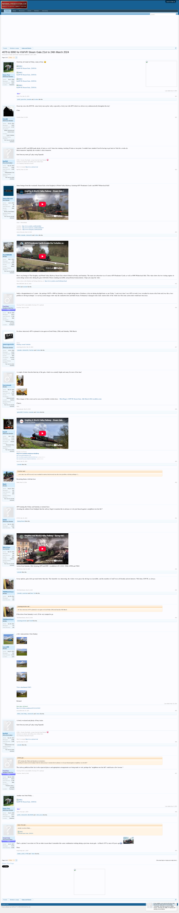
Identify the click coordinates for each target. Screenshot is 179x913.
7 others (33, 853)
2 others (38, 350)
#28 (176, 409)
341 (13, 490)
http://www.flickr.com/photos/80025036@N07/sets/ (27, 457)
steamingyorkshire (8, 345)
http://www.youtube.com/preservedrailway (28, 453)
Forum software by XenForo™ (16, 907)
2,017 (12, 81)
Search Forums (7, 13)
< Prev (10, 57)
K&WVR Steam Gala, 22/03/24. (27, 68)
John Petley (24, 713)
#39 (176, 850)
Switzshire (11, 84)
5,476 (12, 845)
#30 (176, 482)
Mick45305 (30, 814)
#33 (176, 590)
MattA (4, 484)
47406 (26, 853)
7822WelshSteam (8, 592)
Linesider (29, 99)
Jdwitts (19, 853)
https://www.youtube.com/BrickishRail (31, 226)
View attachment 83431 (24, 687)
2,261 (12, 352)
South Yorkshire (10, 135)
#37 (176, 773)
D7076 (5, 520)
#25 (176, 283)
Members (36, 10)
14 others (36, 99)
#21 (176, 96)
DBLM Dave (6, 547)
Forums (7, 10)
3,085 (12, 167)
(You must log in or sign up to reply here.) (166, 860)
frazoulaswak (7, 385)
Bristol (12, 266)
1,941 (12, 125)
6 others (38, 713)
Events (29, 10)
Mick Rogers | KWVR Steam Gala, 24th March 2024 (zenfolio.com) (81, 399)
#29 (176, 461)
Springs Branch (21, 521)
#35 (176, 710)
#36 (176, 741)
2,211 (12, 438)
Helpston (12, 558)
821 (13, 391)
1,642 (12, 526)
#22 (176, 117)
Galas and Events (13, 54)
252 (13, 653)
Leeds (12, 359)
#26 (176, 307)
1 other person (39, 814)
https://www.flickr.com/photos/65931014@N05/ (28, 708)
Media (14, 10)
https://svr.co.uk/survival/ (32, 167)
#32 (176, 569)
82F (13, 493)
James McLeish (8, 198)
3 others (36, 235)
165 (13, 553)
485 (13, 261)
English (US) (5, 904)
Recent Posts (16, 13)
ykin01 (19, 99)
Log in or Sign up (170, 1)
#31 (176, 518)
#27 (176, 347)
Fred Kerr (19, 307)
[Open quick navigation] (175, 48)
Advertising (45, 10)
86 (13, 204)
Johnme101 (29, 235)
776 (13, 598)
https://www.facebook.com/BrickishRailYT (33, 228)
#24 (176, 232)
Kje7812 (5, 161)
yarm (13, 656)
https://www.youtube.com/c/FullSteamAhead (56, 281)
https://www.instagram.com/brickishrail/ (32, 229)
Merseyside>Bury (10, 444)
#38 (176, 811)
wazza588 (6, 647)
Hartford (12, 399)
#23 (176, 169)
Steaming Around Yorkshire (23, 344)
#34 (176, 617)
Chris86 (5, 119)
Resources (22, 10)
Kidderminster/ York (9, 172)
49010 (18, 235)
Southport (11, 324)
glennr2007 (20, 412)
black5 (5, 432)
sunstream (25, 593)
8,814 (12, 314)
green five (23, 99)
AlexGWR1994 (7, 255)
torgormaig (19, 850)
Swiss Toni (6, 75)
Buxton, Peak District (9, 211)
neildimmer (27, 54)
